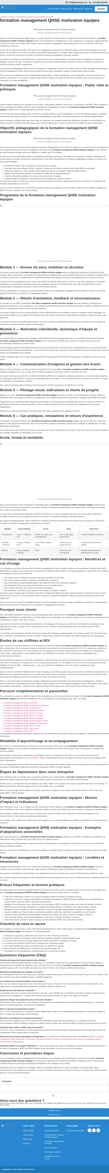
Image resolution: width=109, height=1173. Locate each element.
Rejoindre (88, 9)
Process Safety (51, 1148)
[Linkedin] (98, 1130)
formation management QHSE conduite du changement (26, 705)
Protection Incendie (52, 1152)
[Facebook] (89, 1130)
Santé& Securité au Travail (52, 1157)
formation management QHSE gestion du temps (23, 716)
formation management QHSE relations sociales (23, 718)
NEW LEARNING (32, 758)
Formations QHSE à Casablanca (13, 17)
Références (78, 9)
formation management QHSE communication (22, 708)
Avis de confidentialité (75, 1131)
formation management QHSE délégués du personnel (25, 723)
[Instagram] (94, 1130)
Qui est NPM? (53, 9)
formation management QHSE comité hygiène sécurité (26, 721)
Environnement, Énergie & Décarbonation (54, 1136)
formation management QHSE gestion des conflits (24, 710)
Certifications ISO (52, 1131)
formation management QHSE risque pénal (21, 728)
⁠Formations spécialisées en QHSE (40, 17)
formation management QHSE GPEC (19, 731)
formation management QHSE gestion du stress (23, 713)
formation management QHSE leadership (20, 703)
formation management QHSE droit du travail (22, 726)
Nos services (66, 9)
